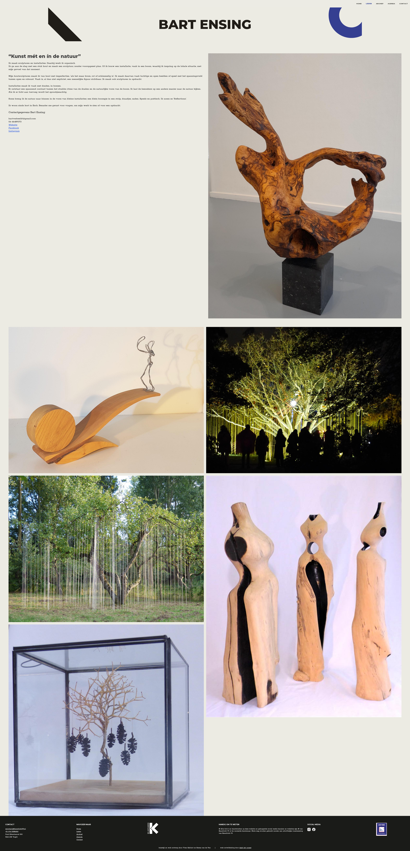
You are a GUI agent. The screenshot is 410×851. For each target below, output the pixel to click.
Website (13, 125)
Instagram (14, 131)
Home (359, 3)
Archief (380, 3)
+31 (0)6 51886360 (11, 832)
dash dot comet (245, 848)
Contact (403, 3)
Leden (369, 3)
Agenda (391, 3)
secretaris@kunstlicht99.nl (15, 829)
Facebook (14, 128)
